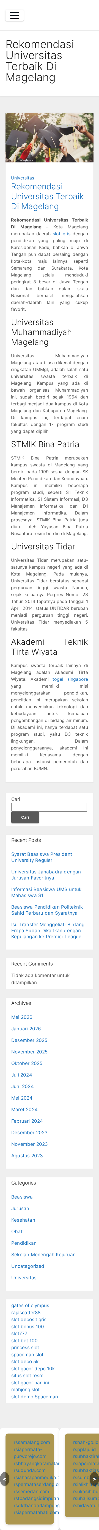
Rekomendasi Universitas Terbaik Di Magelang (47, 196)
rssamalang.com (32, 1442)
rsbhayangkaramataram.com (45, 1463)
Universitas (22, 178)
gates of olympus (30, 1305)
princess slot (25, 1347)
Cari (15, 799)
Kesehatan (23, 1220)
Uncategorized (28, 1266)
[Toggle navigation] (15, 15)
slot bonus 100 (27, 1326)
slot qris (61, 233)
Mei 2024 (22, 1098)
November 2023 (29, 1144)
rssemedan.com (31, 1491)
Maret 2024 (24, 1109)
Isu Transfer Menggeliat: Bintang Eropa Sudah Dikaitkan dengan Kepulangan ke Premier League (47, 930)
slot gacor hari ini (30, 1382)
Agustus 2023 (27, 1155)
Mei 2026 (22, 1017)
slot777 (19, 1333)
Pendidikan (24, 1243)
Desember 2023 (29, 1132)
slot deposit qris (28, 1319)
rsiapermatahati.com (36, 1512)
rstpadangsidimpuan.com (42, 1498)
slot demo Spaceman (34, 1396)
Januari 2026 (26, 1028)
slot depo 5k (24, 1361)
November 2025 (29, 1052)
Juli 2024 (21, 1075)
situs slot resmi (28, 1375)
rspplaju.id (84, 1449)
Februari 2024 (27, 1121)
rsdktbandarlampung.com (42, 1505)
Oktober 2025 (26, 1063)
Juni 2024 (22, 1086)
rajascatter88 (25, 1312)
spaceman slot (27, 1354)
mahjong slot (25, 1389)
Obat (17, 1231)
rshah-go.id (86, 1442)
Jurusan (20, 1208)
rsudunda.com (30, 1470)
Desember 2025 (29, 1040)
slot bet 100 (24, 1340)
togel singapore (70, 679)
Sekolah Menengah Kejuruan (43, 1254)
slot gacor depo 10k (33, 1368)
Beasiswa (22, 1197)
